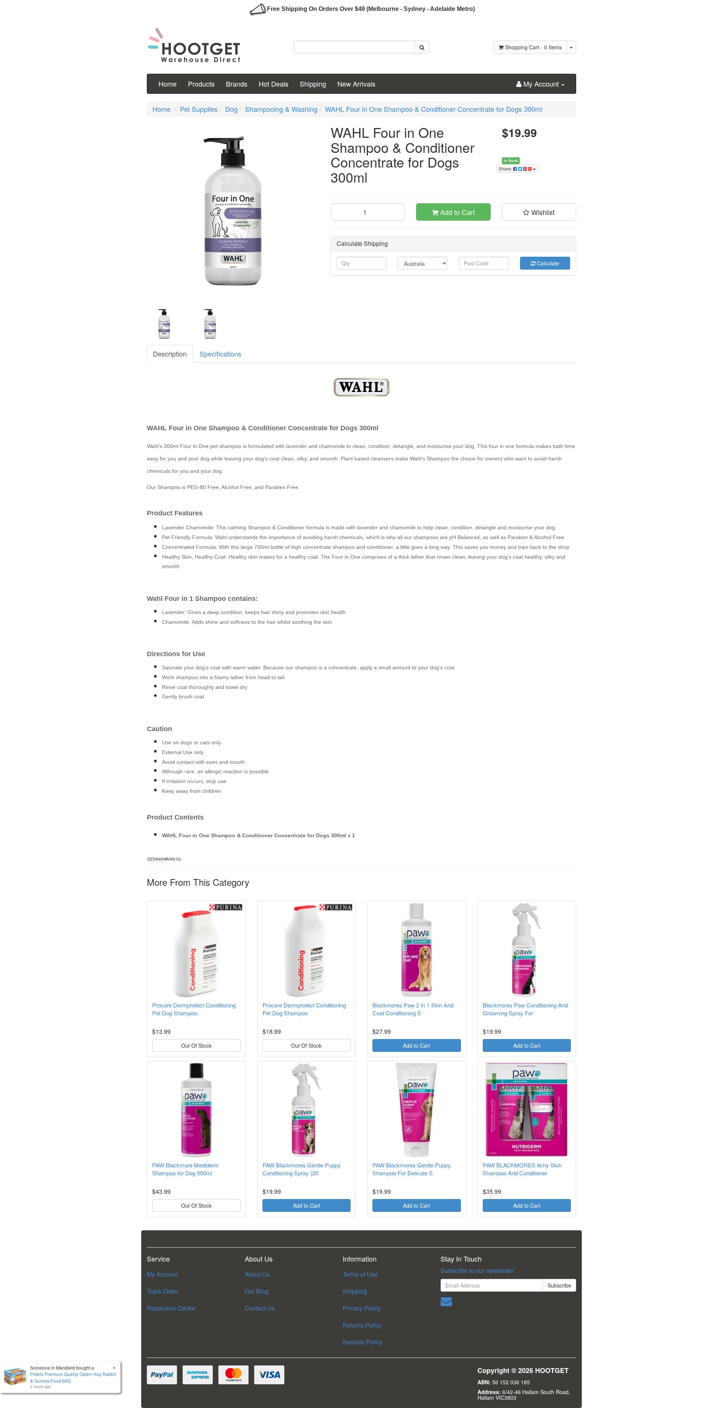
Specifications (220, 353)
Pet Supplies (199, 109)
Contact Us (260, 1308)
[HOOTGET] (194, 42)
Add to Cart (456, 212)
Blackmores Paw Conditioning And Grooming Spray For (525, 1009)
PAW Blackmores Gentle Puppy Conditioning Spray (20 (301, 1169)
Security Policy (363, 1342)
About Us (257, 1274)
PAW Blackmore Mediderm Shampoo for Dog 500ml (185, 1169)
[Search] (422, 47)
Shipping (313, 83)
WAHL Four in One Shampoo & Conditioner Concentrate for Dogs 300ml (433, 109)
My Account (162, 1274)
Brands (236, 83)
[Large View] (164, 323)
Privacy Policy (362, 1308)
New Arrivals (356, 83)
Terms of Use (360, 1274)
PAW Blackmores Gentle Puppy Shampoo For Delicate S (411, 1169)
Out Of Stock (196, 1045)
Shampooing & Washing (281, 109)
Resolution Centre (171, 1308)
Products (201, 83)
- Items (533, 47)
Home (168, 83)
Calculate (547, 263)
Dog (231, 109)
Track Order (162, 1291)
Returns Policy (362, 1325)
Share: (506, 168)
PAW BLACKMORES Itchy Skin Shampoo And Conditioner (522, 1169)
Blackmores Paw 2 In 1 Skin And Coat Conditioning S (412, 1009)
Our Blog (256, 1291)
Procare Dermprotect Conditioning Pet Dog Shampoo (194, 1009)
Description (170, 353)
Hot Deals (273, 83)
